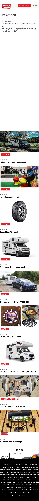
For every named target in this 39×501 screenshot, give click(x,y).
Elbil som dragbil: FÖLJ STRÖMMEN (14, 302)
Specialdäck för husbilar (9, 232)
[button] (24, 5)
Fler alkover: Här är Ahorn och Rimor (14, 267)
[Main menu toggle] (36, 6)
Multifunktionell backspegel (11, 442)
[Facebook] (17, 450)
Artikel (4, 294)
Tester (4, 434)
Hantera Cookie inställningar (19, 495)
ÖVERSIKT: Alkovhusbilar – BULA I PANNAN (18, 372)
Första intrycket (9, 399)
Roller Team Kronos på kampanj (13, 162)
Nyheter (5, 154)
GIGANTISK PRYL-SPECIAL (11, 337)
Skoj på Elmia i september (10, 197)
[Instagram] (22, 450)
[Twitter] (19, 450)
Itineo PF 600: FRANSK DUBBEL (13, 407)
